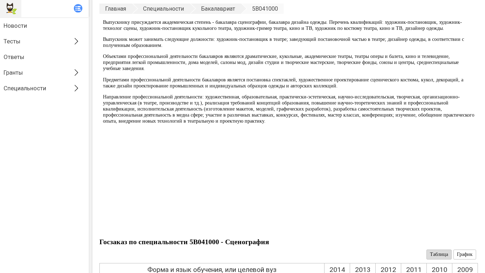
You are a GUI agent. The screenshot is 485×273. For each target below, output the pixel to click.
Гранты (13, 72)
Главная (115, 8)
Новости (15, 25)
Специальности (25, 88)
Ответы (14, 56)
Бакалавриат (218, 8)
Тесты (12, 41)
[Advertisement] (288, 182)
